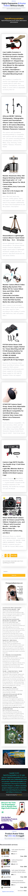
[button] (14, 27)
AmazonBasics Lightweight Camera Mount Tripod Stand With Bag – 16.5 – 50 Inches (13, 238)
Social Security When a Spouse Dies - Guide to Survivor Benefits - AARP (12, 608)
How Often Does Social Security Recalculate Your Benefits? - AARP (12, 620)
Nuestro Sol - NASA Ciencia (10, 640)
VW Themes (19, 794)
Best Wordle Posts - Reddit (10, 687)
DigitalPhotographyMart (14, 18)
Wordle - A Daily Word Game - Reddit (12, 671)
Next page (13, 555)
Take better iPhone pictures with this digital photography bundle (12, 695)
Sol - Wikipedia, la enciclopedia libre (12, 655)
